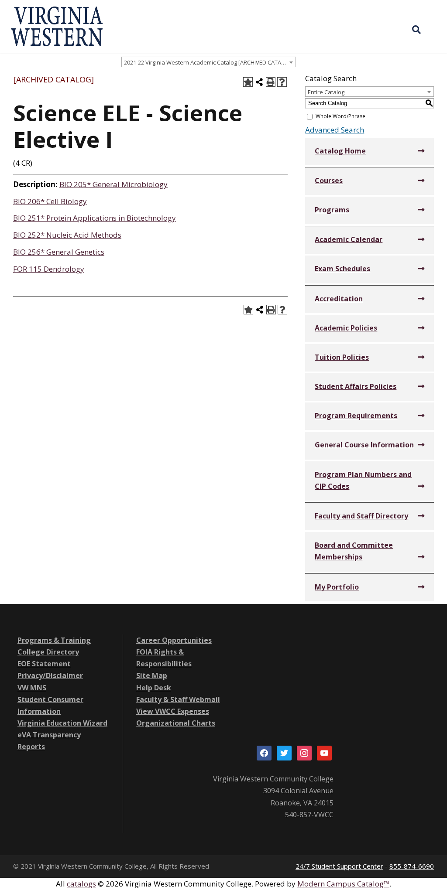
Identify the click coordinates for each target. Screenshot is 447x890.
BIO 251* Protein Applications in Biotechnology (94, 218)
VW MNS (31, 687)
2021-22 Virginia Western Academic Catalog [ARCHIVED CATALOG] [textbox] (209, 62)
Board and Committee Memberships (354, 551)
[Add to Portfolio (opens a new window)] (248, 82)
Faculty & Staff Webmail (178, 699)
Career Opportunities (174, 640)
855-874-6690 (411, 866)
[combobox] (208, 62)
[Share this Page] (259, 82)
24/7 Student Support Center (339, 866)
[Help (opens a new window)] (282, 82)
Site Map (151, 675)
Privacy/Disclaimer (50, 675)
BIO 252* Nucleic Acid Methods (67, 235)
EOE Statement (44, 663)
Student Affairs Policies (355, 386)
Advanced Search (334, 130)
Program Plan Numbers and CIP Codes (363, 480)
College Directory (48, 652)
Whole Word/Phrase (340, 116)
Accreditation (339, 298)
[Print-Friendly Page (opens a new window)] (270, 82)
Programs (332, 210)
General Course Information (364, 445)
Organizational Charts (175, 723)
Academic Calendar (348, 239)
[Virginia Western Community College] (57, 25)
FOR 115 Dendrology (48, 269)
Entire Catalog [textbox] (326, 92)
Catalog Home (340, 151)
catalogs (81, 884)
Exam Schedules (342, 268)
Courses (329, 180)
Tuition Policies (342, 357)
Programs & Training (54, 640)
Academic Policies (346, 328)
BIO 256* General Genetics (58, 252)
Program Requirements (356, 415)
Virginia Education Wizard (62, 723)
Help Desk (153, 687)
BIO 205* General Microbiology (113, 184)
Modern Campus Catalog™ (343, 884)
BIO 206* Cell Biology (50, 201)
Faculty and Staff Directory (361, 516)
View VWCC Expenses (172, 711)
